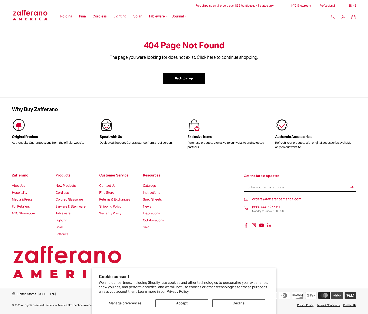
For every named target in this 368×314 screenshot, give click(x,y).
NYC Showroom (301, 5)
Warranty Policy (110, 213)
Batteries (62, 234)
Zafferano (20, 175)
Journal (178, 16)
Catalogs (149, 186)
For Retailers (21, 206)
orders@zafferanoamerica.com (276, 199)
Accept (182, 303)
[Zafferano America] (34, 17)
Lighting (120, 16)
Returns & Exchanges (114, 199)
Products (63, 175)
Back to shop (184, 78)
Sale (146, 227)
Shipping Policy (110, 206)
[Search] (333, 16)
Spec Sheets (152, 199)
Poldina (66, 16)
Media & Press (22, 199)
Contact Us (107, 186)
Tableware (156, 16)
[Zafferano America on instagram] (253, 225)
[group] (140, 132)
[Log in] (343, 16)
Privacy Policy (178, 291)
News (147, 206)
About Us (18, 186)
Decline (238, 303)
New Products (66, 186)
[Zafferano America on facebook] (246, 225)
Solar (137, 16)
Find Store (106, 193)
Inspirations (151, 213)
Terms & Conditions (328, 305)
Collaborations (153, 220)
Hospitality (19, 193)
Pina (82, 16)
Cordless (100, 16)
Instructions (151, 193)
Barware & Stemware (71, 206)
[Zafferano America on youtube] (261, 225)
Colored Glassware (69, 199)
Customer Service (113, 175)
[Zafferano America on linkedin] (269, 225)
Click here (206, 57)
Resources (151, 175)
